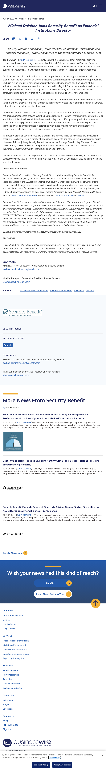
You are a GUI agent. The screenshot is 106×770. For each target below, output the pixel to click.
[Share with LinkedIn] (14, 39)
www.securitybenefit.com (24, 195)
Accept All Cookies (62, 765)
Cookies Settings (41, 765)
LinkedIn (59, 195)
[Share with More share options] (44, 39)
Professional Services (61, 290)
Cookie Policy (55, 757)
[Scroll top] (95, 603)
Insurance (79, 290)
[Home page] (14, 6)
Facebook (69, 195)
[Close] (102, 755)
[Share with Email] (32, 39)
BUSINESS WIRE (27, 59)
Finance (90, 290)
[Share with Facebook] (26, 39)
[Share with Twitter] (20, 39)
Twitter (80, 195)
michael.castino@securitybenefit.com (21, 269)
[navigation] (100, 6)
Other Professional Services (34, 290)
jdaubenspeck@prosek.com (16, 282)
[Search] (94, 6)
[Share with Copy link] (38, 39)
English (7, 345)
